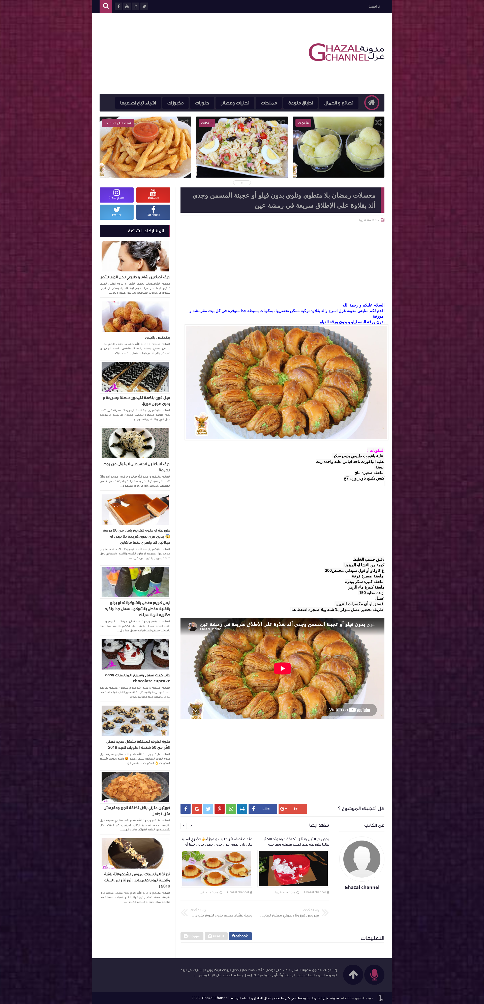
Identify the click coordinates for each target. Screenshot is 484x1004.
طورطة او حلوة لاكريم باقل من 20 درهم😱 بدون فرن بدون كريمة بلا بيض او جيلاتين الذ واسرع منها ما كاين (136, 536)
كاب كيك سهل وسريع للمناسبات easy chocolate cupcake (137, 678)
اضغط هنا (299, 609)
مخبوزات (175, 103)
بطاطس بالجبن (157, 337)
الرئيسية (374, 6)
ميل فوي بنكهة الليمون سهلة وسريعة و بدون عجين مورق (136, 400)
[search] (106, 6)
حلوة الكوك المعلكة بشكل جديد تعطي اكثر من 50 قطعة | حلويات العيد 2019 (138, 744)
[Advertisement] (191, 53)
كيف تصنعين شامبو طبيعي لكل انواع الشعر (135, 277)
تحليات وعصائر (235, 103)
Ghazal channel (315, 892)
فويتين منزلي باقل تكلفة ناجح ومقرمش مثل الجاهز (137, 811)
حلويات (202, 103)
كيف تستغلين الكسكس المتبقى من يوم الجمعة (137, 467)
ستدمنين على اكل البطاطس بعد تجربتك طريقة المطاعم (242, 159)
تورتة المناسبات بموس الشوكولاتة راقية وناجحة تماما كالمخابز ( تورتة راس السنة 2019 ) (137, 880)
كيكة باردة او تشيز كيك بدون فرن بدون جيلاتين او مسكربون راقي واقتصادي (145, 159)
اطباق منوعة (300, 103)
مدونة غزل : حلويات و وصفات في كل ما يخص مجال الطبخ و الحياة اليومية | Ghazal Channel (270, 998)
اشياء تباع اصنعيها (138, 103)
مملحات (269, 103)
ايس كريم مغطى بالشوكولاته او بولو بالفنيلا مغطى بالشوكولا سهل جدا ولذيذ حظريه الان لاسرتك (137, 609)
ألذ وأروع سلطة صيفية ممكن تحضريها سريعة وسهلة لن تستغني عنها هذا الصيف (339, 162)
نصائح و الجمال (338, 103)
